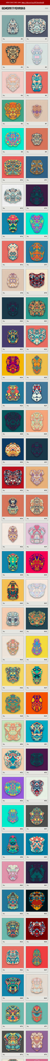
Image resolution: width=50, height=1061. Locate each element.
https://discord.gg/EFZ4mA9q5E (33, 2)
